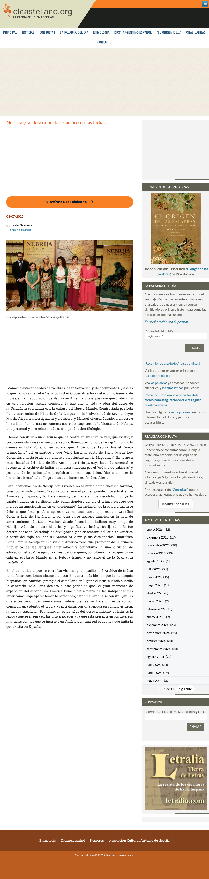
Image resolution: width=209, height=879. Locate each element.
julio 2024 (154, 664)
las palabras (158, 383)
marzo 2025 (155, 601)
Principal (10, 32)
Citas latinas (196, 32)
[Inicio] (48, 14)
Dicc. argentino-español (133, 32)
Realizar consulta (176, 504)
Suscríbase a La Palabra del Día (69, 202)
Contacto (104, 42)
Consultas (47, 32)
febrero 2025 (156, 609)
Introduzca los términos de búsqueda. (175, 712)
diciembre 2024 (157, 625)
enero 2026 (155, 529)
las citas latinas (172, 388)
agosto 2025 (155, 561)
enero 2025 (155, 617)
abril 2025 (154, 593)
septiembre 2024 (158, 649)
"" (158, 375)
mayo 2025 (154, 585)
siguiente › (186, 689)
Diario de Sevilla (19, 230)
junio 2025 (154, 577)
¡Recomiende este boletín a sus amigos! (172, 363)
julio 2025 (154, 569)
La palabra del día (74, 32)
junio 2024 (154, 672)
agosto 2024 (155, 657)
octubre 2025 (156, 553)
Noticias (28, 32)
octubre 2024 (156, 641)
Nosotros (97, 840)
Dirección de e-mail (160, 330)
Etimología (101, 32)
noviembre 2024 (158, 633)
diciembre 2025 (157, 537)
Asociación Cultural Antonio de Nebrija (139, 840)
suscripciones (180, 412)
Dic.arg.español (73, 840)
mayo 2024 (154, 680)
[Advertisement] (104, 81)
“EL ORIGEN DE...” (169, 32)
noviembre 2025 (158, 545)
